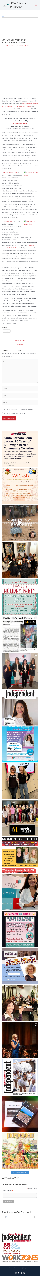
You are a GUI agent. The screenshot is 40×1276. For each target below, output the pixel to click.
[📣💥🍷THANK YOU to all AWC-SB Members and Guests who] (20, 892)
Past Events (19, 46)
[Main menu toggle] (36, 5)
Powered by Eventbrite (7, 95)
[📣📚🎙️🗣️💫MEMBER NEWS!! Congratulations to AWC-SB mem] (20, 523)
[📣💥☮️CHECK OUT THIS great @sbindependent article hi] (20, 708)
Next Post (20, 344)
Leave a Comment (8, 46)
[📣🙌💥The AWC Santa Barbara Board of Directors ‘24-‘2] (20, 1003)
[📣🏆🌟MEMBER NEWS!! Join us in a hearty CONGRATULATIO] (20, 1040)
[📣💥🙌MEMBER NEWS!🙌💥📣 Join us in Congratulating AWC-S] (20, 634)
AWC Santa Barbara (18, 5)
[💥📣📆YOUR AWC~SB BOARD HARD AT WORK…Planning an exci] (20, 560)
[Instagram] (24, 1272)
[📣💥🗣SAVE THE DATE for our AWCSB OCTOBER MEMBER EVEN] (20, 855)
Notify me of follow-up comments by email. (18, 409)
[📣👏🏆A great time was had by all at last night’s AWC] (20, 671)
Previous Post (20, 340)
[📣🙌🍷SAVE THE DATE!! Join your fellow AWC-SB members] (20, 929)
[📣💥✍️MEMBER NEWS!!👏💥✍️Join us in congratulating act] (20, 1114)
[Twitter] (18, 1272)
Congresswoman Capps (10, 172)
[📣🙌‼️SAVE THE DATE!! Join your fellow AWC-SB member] (20, 744)
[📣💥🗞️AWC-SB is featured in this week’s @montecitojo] (20, 818)
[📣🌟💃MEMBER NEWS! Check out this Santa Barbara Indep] (20, 1077)
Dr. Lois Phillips (7, 221)
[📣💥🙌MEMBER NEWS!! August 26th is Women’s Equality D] (20, 966)
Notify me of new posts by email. (15, 413)
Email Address (8, 1190)
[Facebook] (15, 1272)
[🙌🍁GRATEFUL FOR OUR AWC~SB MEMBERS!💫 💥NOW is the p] (20, 486)
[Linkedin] (21, 1272)
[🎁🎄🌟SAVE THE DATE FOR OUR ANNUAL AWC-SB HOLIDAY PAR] (20, 597)
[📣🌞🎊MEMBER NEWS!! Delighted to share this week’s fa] (20, 1151)
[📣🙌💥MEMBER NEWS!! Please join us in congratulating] (20, 449)
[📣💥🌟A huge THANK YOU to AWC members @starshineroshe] (20, 781)
